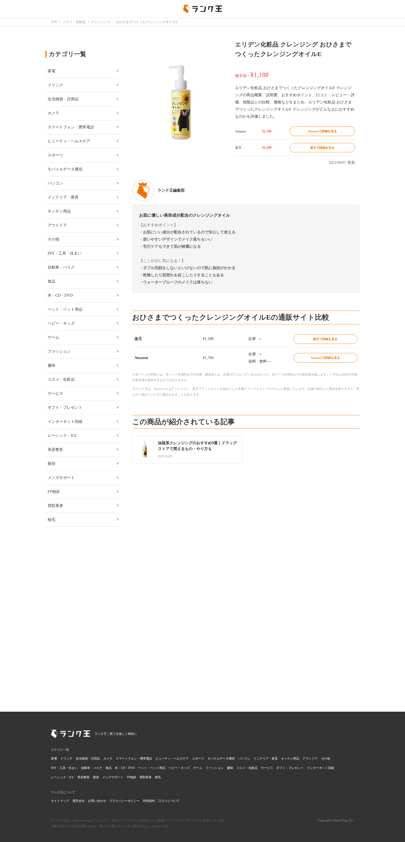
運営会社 (78, 800)
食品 (109, 767)
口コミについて (169, 800)
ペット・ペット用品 (151, 767)
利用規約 (149, 800)
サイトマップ (60, 800)
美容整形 (83, 777)
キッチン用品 (290, 758)
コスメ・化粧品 (247, 767)
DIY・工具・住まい (64, 767)
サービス (267, 767)
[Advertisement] (246, 622)
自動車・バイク (91, 767)
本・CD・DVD (125, 767)
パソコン (244, 758)
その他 (325, 758)
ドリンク (66, 758)
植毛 (158, 777)
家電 (54, 758)
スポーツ (198, 758)
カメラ (107, 758)
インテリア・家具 (265, 758)
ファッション (215, 767)
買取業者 (145, 777)
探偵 (96, 777)
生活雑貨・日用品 (88, 758)
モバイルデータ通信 (221, 758)
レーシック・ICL (62, 777)
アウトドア (310, 758)
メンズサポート (112, 777)
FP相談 (131, 777)
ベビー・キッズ (179, 767)
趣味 (230, 767)
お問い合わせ (97, 800)
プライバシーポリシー (124, 800)
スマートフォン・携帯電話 (134, 758)
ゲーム (197, 767)
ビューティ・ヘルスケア (172, 758)
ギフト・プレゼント (290, 767)
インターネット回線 (320, 767)
